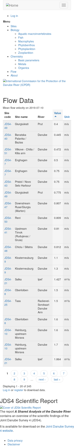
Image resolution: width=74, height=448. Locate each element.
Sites (14, 26)
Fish (20, 37)
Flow (13, 71)
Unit (67, 117)
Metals (22, 64)
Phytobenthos (26, 45)
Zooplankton (25, 52)
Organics (23, 68)
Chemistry (17, 56)
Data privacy (15, 440)
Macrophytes (26, 41)
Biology (15, 30)
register (18, 390)
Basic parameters (28, 60)
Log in (14, 16)
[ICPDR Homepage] (37, 82)
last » (57, 379)
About (14, 75)
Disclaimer (14, 444)
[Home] (12, 5)
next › (42, 379)
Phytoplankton (26, 49)
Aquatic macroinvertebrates (34, 34)
